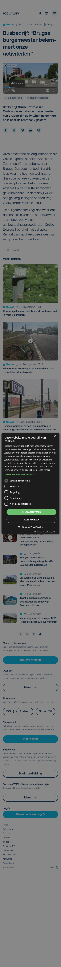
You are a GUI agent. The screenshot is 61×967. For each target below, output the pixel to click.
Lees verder (44, 469)
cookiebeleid (31, 469)
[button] (30, 474)
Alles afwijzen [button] (32, 519)
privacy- (17, 469)
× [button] (55, 436)
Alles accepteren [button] (31, 512)
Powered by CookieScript (45, 532)
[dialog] (30, 483)
